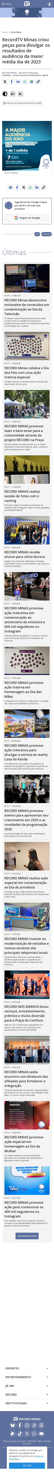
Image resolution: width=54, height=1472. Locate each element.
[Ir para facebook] (20, 1425)
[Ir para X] (27, 1434)
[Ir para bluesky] (13, 1425)
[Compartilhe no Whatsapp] (25, 81)
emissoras (46, 234)
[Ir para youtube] (41, 1434)
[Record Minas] (27, 12)
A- (20, 94)
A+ (13, 94)
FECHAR (27, 1465)
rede (37, 234)
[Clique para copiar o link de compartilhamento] (38, 81)
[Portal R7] (27, 3)
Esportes (12, 1368)
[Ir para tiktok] (20, 1434)
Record (5, 32)
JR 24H (10, 1386)
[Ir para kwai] (34, 1425)
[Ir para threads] (41, 1425)
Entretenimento (18, 1377)
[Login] (49, 3)
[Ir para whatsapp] (34, 1434)
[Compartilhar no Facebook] (11, 81)
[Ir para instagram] (27, 1425)
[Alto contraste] (5, 94)
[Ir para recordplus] (13, 1434)
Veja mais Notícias (27, 1236)
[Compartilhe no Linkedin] (18, 81)
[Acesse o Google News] (31, 82)
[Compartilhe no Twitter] (5, 81)
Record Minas (16, 32)
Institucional (16, 1403)
